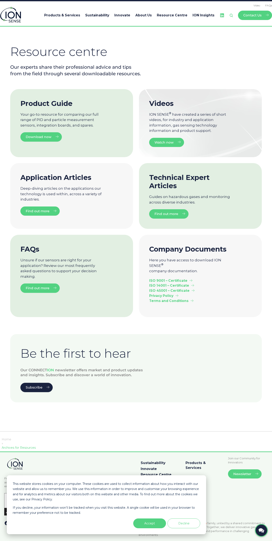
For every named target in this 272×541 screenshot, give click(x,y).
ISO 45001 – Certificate (169, 291)
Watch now (164, 142)
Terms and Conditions (168, 301)
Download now (38, 137)
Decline (184, 523)
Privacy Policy (161, 296)
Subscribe (34, 387)
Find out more (37, 211)
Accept (149, 523)
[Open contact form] (261, 530)
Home (6, 439)
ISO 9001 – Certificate (168, 281)
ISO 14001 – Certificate (169, 285)
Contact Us (252, 15)
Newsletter (242, 474)
